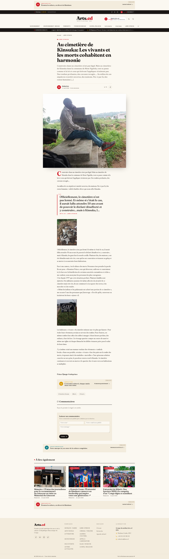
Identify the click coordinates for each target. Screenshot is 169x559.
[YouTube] (114, 12)
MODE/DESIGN (70, 539)
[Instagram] (117, 12)
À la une (99, 528)
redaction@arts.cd (123, 539)
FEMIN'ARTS (66, 26)
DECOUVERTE (69, 544)
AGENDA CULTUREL (83, 535)
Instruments (108, 26)
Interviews (118, 26)
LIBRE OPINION (129, 26)
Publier (63, 436)
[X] (48, 537)
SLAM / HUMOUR (85, 544)
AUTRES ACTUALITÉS (69, 548)
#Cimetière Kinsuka (63, 394)
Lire (63, 497)
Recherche (100, 531)
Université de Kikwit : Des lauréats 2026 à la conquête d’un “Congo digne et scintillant (117, 491)
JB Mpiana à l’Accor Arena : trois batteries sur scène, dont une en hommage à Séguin (65, 30)
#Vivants (81, 394)
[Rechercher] (133, 19)
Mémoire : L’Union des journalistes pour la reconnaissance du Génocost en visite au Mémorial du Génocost (50, 492)
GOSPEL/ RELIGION (95, 26)
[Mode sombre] (129, 19)
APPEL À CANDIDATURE (85, 540)
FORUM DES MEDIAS (80, 26)
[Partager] (110, 87)
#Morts (74, 394)
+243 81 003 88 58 (123, 536)
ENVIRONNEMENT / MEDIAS (51, 26)
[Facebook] (111, 12)
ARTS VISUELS (69, 531)
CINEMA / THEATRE (86, 531)
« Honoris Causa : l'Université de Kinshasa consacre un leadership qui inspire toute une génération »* (82, 492)
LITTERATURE (69, 534)
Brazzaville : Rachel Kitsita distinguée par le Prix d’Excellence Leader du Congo (121, 30)
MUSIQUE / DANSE (71, 528)
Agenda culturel (101, 534)
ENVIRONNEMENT (34, 26)
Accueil (59, 35)
